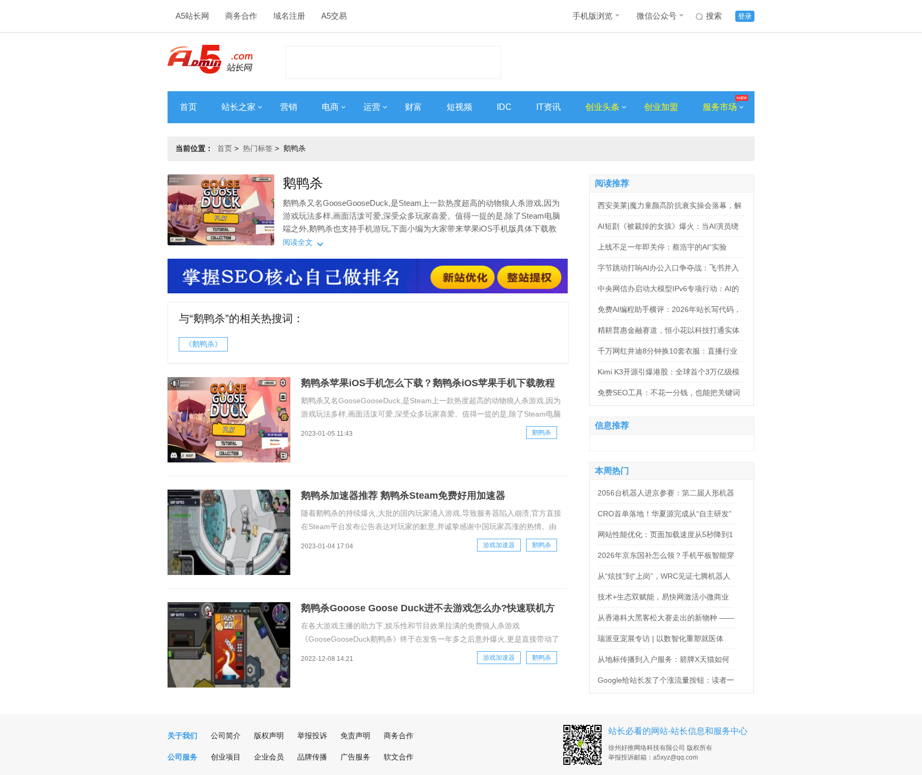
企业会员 (269, 757)
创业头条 (602, 106)
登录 (745, 16)
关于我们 (182, 735)
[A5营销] (368, 290)
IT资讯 (548, 106)
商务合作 (241, 15)
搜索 (714, 15)
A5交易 (334, 15)
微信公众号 (657, 15)
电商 (330, 106)
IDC (504, 106)
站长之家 (238, 106)
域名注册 (289, 15)
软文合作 (399, 757)
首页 (188, 106)
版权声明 (269, 735)
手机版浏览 (593, 15)
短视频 (459, 106)
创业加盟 (661, 106)
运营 (371, 106)
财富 (413, 106)
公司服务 (182, 757)
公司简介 (226, 735)
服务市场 (720, 106)
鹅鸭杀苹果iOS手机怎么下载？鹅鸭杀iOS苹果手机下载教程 (428, 383)
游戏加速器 (499, 545)
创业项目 (226, 757)
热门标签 (258, 148)
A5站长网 (192, 15)
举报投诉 (312, 735)
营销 (288, 106)
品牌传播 (312, 757)
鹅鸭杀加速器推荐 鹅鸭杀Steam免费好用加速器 (403, 495)
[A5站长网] (210, 59)
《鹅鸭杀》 (203, 344)
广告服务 (355, 757)
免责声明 (355, 735)
